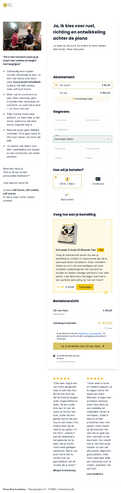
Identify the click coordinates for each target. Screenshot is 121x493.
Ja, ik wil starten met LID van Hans (81, 346)
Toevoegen (85, 287)
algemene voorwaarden (90, 333)
